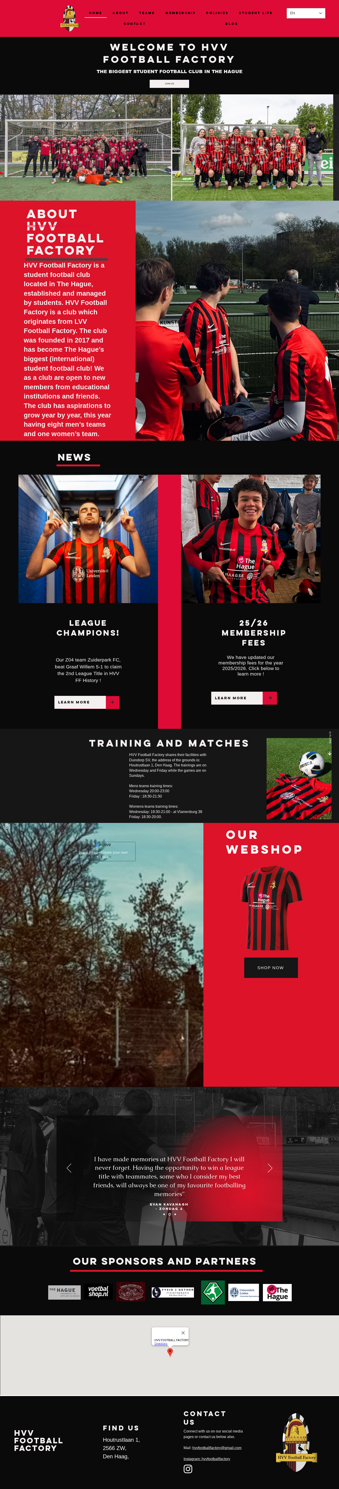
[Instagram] (8, 826)
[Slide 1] (164, 1214)
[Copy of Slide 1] (170, 1214)
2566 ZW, (115, 1448)
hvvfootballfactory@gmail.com (216, 1448)
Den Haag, (117, 1456)
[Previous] (69, 1168)
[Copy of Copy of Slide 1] (175, 1214)
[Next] (270, 1168)
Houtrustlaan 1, (121, 1440)
